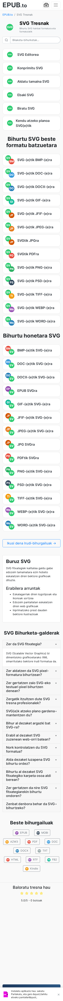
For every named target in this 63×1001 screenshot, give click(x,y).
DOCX (22, 850)
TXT (43, 850)
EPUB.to (8, 14)
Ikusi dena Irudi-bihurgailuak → (31, 543)
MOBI (42, 832)
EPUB (21, 832)
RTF (33, 859)
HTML (13, 859)
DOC (52, 841)
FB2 (52, 859)
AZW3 (12, 841)
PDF (32, 841)
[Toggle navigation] (55, 5)
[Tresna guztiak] (46, 5)
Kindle (32, 868)
